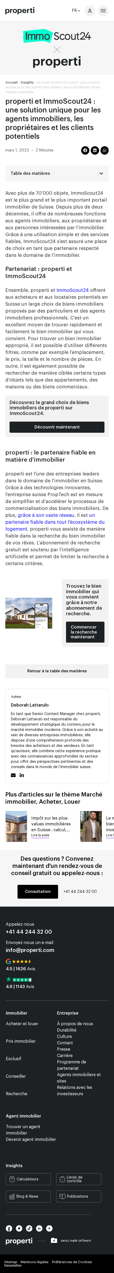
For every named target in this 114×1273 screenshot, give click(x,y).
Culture (64, 1036)
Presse (63, 1049)
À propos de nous (75, 1024)
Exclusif (13, 1059)
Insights (27, 82)
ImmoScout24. (27, 413)
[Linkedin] (41, 1230)
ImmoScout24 (72, 290)
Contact (65, 1043)
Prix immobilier (21, 1041)
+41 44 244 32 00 (80, 892)
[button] (85, 150)
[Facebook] (11, 1230)
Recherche (16, 1094)
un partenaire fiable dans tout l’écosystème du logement (55, 522)
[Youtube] (50, 1230)
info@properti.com (30, 950)
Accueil (11, 82)
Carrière (65, 1056)
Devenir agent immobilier (31, 1139)
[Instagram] (21, 1230)
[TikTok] (31, 1230)
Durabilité (66, 1030)
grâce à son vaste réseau (46, 515)
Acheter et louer (22, 1024)
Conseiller (16, 1076)
